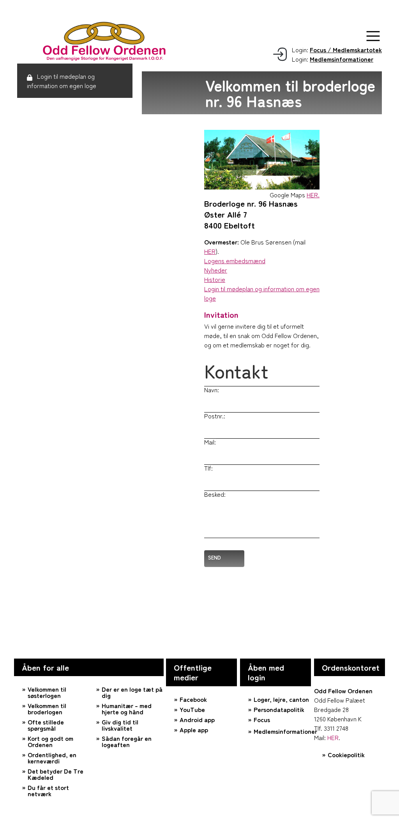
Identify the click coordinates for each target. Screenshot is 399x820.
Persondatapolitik (279, 709)
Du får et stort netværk (48, 790)
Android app (197, 719)
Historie (214, 279)
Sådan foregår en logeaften (127, 741)
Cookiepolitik (346, 754)
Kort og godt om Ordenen (50, 741)
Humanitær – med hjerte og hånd (127, 708)
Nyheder (215, 270)
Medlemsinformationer (282, 731)
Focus (262, 719)
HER (209, 251)
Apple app (194, 729)
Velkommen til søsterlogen (47, 692)
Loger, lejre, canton (281, 699)
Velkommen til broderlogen (47, 708)
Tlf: (208, 468)
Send (214, 557)
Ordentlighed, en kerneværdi (52, 757)
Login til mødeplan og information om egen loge (61, 80)
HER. (313, 194)
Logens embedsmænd (234, 260)
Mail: (210, 442)
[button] (373, 36)
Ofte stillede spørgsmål (46, 725)
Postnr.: (214, 416)
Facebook (193, 699)
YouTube (192, 709)
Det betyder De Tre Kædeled (55, 774)
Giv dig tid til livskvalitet (120, 725)
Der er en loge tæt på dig (132, 692)
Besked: (215, 494)
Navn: (211, 389)
